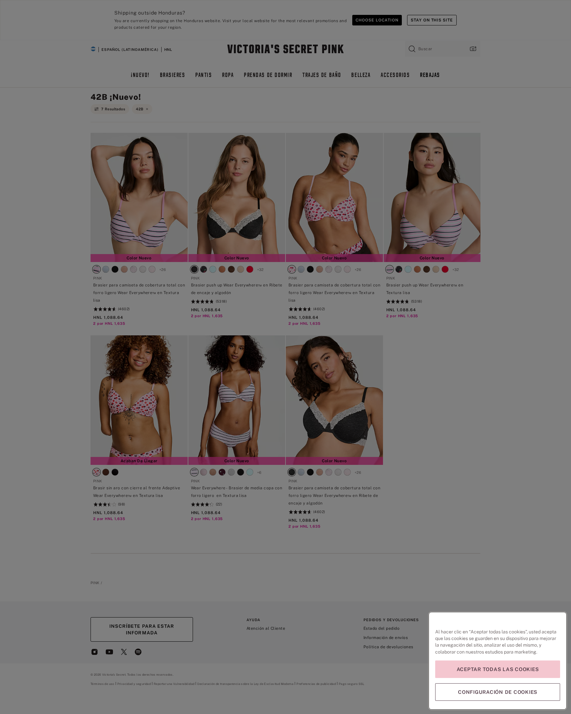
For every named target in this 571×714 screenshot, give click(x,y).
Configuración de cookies (497, 692)
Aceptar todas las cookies (498, 669)
